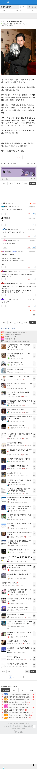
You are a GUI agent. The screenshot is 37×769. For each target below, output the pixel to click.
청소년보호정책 (28, 726)
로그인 (10, 723)
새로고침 (33, 203)
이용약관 (7, 726)
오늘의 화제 (5, 690)
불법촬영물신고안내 (18, 728)
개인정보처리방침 (16, 726)
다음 (25, 183)
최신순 (14, 203)
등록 (33, 315)
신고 (9, 163)
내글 (4, 10)
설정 (27, 723)
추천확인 (3, 163)
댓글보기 (32, 322)
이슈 (31, 690)
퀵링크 (22, 723)
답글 (3, 213)
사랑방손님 (6, 24)
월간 (23, 690)
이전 (18, 183)
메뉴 (2, 179)
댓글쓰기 (32, 183)
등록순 (9, 203)
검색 (27, 671)
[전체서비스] (34, 2)
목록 (4, 183)
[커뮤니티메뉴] (2, 2)
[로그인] (31, 2)
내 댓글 (18, 10)
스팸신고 (15, 163)
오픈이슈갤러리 (6, 7)
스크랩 (33, 163)
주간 (14, 690)
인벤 (7, 2)
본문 (11, 183)
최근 (3, 671)
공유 (28, 163)
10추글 (32, 10)
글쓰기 (35, 7)
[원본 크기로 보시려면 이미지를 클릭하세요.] (18, 52)
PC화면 (16, 723)
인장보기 (6, 179)
